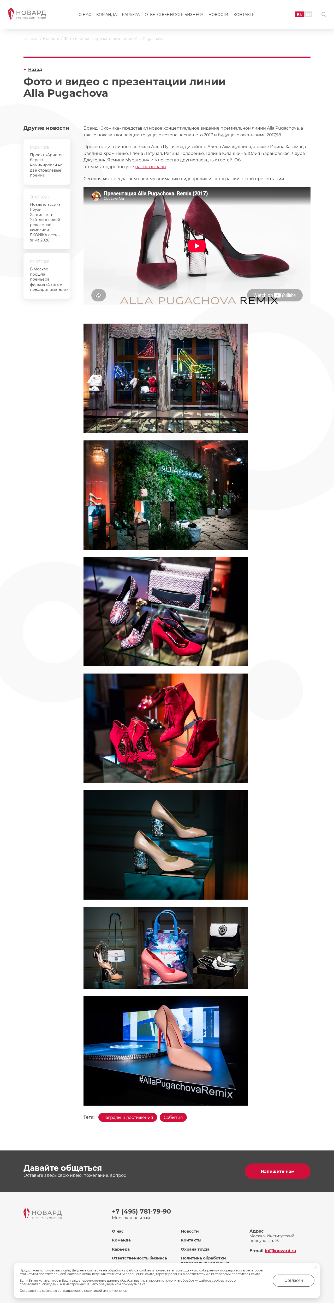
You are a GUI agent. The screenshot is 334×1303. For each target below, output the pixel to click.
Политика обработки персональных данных (205, 1260)
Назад (35, 69)
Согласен (293, 1280)
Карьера (131, 14)
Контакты (244, 14)
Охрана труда (195, 1249)
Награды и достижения (127, 1117)
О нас (85, 14)
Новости (218, 14)
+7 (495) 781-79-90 (141, 1211)
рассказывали (150, 166)
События (173, 1117)
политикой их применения (106, 1291)
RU (300, 14)
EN (308, 14)
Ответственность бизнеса (174, 14)
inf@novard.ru (280, 1250)
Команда (106, 14)
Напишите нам (278, 1171)
